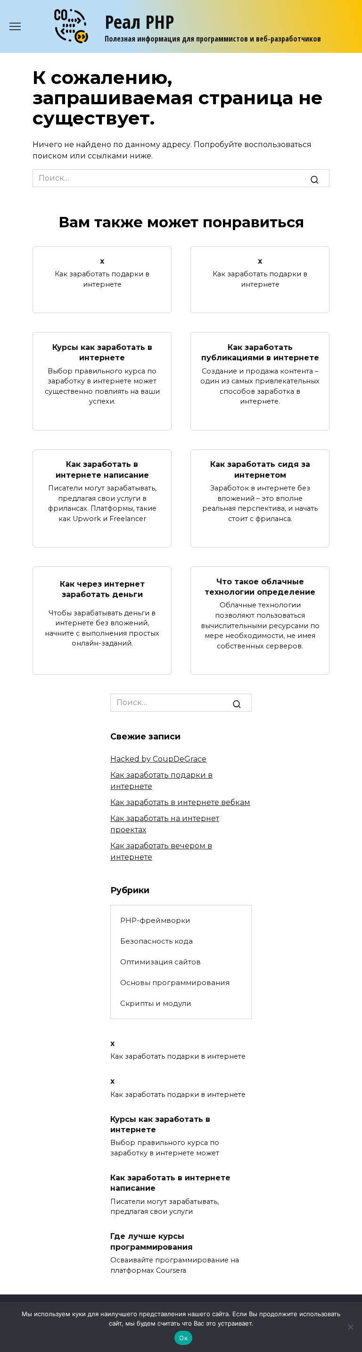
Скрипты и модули (155, 1003)
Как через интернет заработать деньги (102, 589)
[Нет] (350, 1327)
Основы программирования (175, 982)
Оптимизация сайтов (160, 961)
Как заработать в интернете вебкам (180, 802)
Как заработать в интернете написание (102, 469)
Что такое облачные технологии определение (260, 586)
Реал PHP (139, 21)
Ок (183, 1338)
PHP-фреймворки (155, 920)
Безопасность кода (156, 941)
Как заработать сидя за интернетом (260, 469)
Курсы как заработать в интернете (102, 352)
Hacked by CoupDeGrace (158, 759)
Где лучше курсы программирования (151, 1241)
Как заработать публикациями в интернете (260, 352)
